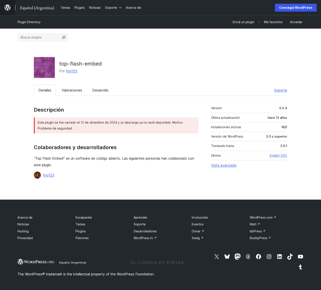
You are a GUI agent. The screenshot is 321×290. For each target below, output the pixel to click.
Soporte (280, 90)
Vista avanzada (223, 165)
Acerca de (25, 217)
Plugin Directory (29, 22)
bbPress (258, 231)
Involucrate (200, 217)
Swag (198, 238)
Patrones (82, 238)
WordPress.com (263, 217)
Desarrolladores (145, 231)
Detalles (44, 90)
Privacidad (25, 238)
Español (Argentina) (72, 262)
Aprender (140, 217)
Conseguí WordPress (295, 7)
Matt (255, 224)
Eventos (198, 224)
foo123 (71, 71)
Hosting (23, 231)
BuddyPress (260, 238)
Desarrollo (100, 90)
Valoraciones (72, 90)
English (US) (278, 155)
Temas (80, 224)
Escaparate (84, 217)
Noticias (23, 224)
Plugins (81, 231)
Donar (198, 231)
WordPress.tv (145, 238)
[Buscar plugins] (63, 37)
